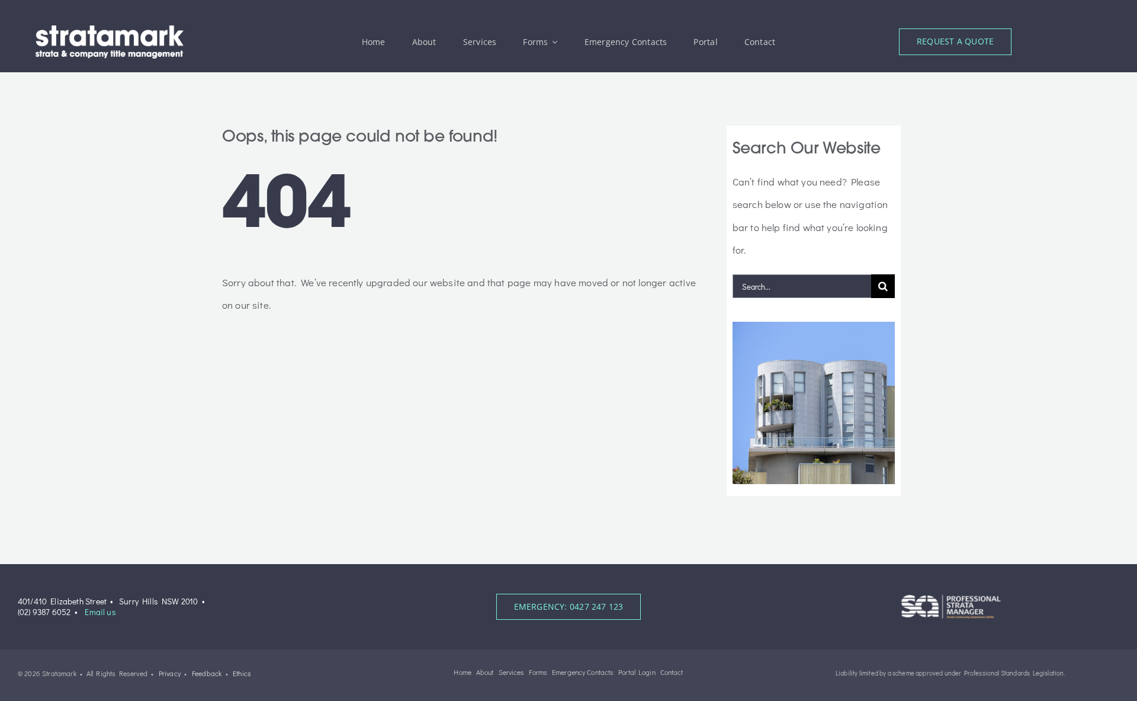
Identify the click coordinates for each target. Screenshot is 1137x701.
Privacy (170, 673)
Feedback (206, 673)
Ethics (242, 673)
